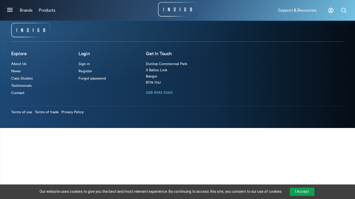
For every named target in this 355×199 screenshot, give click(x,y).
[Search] (344, 10)
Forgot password (92, 78)
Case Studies (22, 78)
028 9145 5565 (159, 92)
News (16, 71)
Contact (17, 93)
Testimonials (21, 86)
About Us (18, 64)
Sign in (84, 64)
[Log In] (331, 10)
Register (85, 71)
